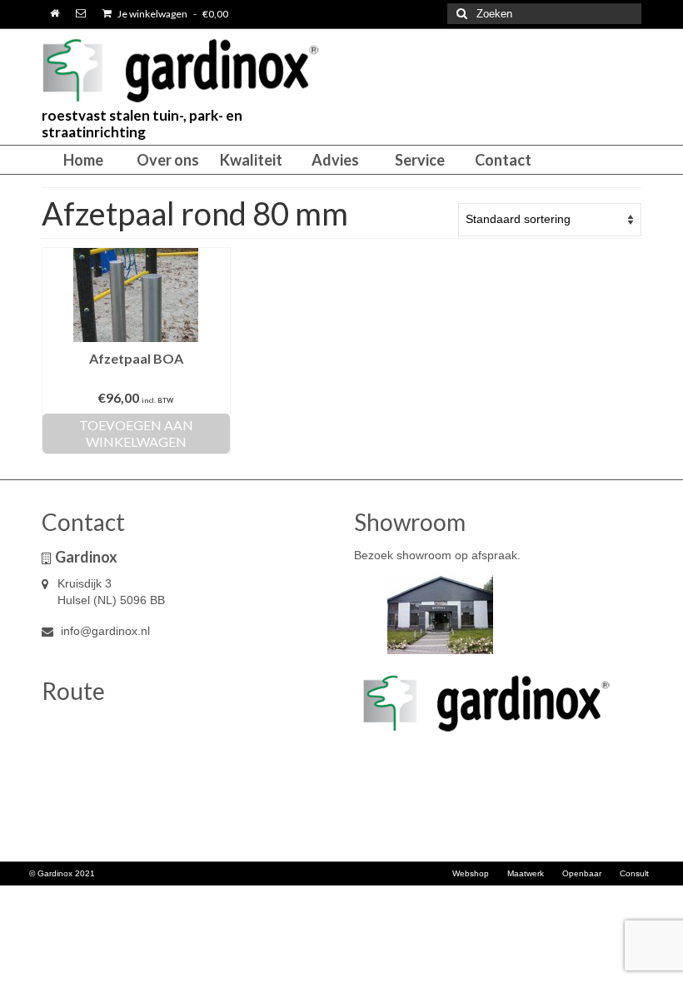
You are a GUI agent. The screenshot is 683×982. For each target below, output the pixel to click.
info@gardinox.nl (103, 630)
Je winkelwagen (172, 13)
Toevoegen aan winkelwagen (136, 433)
